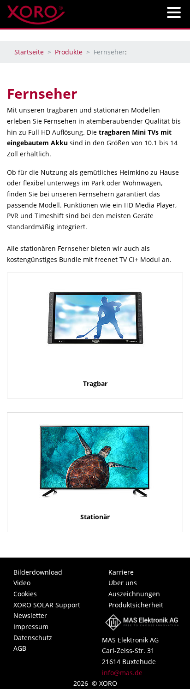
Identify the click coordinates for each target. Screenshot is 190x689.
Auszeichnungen (134, 593)
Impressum (30, 626)
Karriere (121, 572)
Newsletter (30, 615)
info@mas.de (122, 672)
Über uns (122, 582)
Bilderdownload (37, 572)
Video (21, 582)
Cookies (25, 593)
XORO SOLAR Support (46, 604)
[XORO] (36, 12)
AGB (19, 648)
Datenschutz (32, 637)
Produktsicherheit (135, 604)
